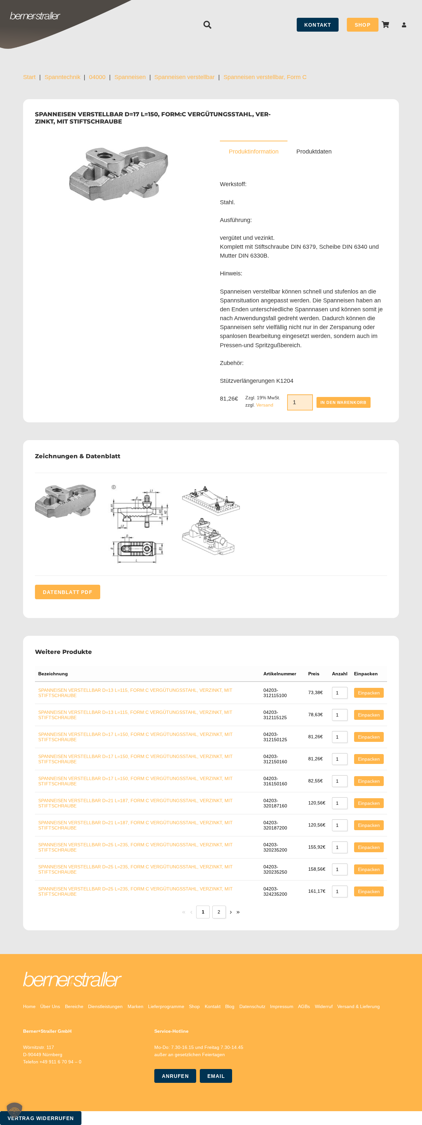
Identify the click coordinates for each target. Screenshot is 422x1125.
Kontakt (213, 1006)
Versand (264, 405)
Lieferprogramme (166, 1006)
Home (29, 1006)
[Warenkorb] (385, 24)
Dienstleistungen (105, 1006)
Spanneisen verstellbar (184, 77)
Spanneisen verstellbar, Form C (265, 77)
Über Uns (50, 1006)
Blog (229, 1006)
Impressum (281, 1006)
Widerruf (324, 1006)
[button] (207, 25)
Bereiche (74, 1006)
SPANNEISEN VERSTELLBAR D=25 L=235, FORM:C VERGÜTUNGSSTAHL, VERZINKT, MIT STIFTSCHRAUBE (135, 847)
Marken (135, 1006)
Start (29, 77)
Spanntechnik (62, 77)
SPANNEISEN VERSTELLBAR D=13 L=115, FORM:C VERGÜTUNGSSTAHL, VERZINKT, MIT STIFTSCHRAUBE (135, 693)
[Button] (404, 24)
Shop (194, 1006)
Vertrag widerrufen (41, 1118)
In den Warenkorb (343, 402)
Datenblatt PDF (67, 592)
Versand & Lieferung (358, 1006)
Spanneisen (130, 77)
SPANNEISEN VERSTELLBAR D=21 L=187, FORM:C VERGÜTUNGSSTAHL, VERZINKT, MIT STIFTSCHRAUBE (135, 803)
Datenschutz (252, 1006)
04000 (97, 77)
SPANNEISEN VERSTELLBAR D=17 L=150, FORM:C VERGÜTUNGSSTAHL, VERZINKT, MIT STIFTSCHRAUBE (135, 737)
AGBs (304, 1006)
